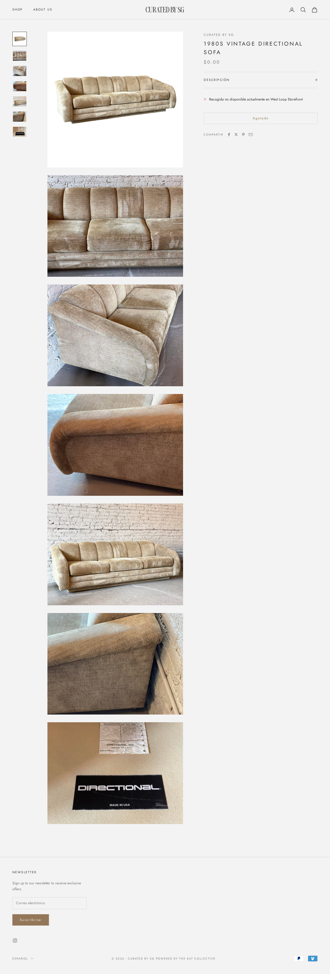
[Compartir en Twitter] (236, 134)
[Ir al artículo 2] (19, 55)
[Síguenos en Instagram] (15, 940)
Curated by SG (219, 34)
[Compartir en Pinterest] (243, 134)
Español (20, 958)
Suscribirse (31, 919)
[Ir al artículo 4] (19, 86)
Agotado (261, 118)
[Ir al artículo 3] (19, 71)
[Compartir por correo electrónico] (251, 134)
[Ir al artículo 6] (19, 116)
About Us (42, 9)
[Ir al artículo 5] (19, 101)
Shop (17, 9)
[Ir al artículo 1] (19, 39)
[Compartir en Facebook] (229, 134)
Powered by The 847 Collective (186, 958)
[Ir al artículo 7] (19, 131)
